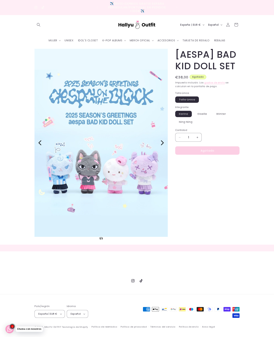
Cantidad (181, 130)
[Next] (162, 143)
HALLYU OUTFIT (52, 326)
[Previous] (39, 143)
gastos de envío (214, 82)
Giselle (204, 114)
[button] (38, 25)
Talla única (189, 100)
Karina (185, 114)
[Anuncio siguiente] (177, 7)
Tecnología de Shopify (75, 326)
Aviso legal (208, 326)
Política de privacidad (134, 326)
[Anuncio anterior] (97, 7)
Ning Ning (187, 122)
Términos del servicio (162, 326)
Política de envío (189, 326)
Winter (223, 114)
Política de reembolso (104, 326)
